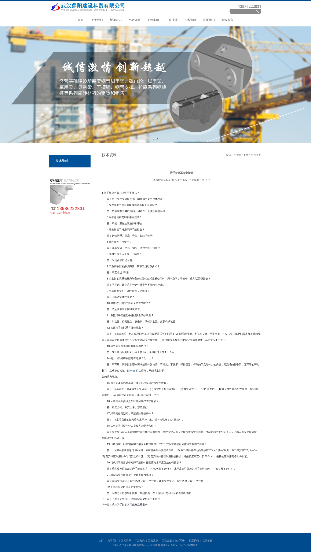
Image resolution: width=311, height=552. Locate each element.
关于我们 (97, 20)
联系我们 (209, 20)
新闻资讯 (116, 20)
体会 (133, 370)
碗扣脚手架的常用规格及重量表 (129, 504)
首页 (81, 20)
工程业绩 (172, 20)
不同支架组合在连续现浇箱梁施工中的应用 (136, 498)
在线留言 (227, 20)
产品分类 (134, 20)
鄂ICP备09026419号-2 (173, 545)
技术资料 (190, 20)
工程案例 (153, 20)
